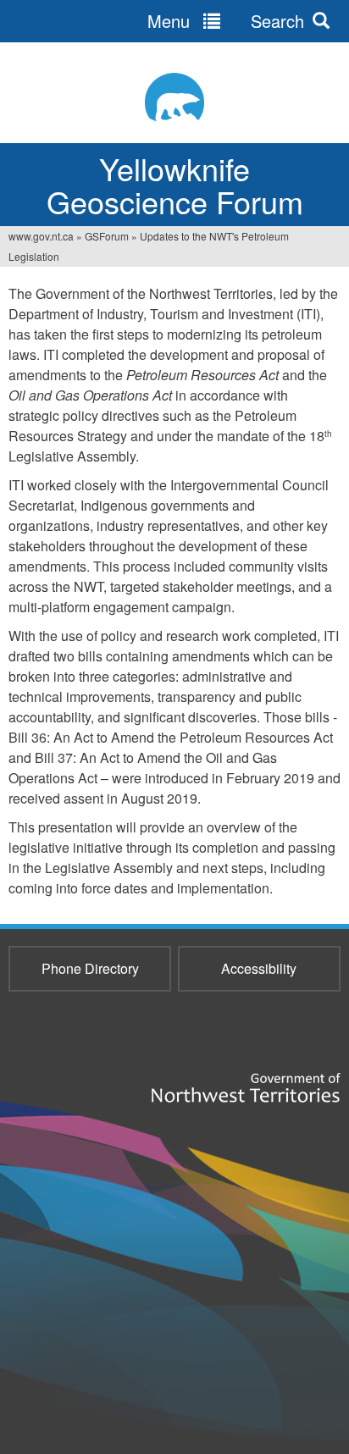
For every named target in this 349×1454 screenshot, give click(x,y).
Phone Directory (90, 968)
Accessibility (258, 968)
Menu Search (225, 20)
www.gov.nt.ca (41, 236)
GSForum (107, 236)
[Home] (174, 97)
